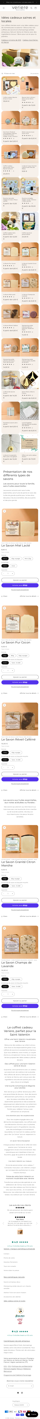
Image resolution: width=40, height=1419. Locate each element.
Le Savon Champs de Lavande (28, 295)
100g (5, 752)
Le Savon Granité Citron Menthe (29, 264)
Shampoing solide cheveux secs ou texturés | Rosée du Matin (28, 328)
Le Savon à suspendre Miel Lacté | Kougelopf (10, 455)
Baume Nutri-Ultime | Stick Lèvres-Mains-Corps (28, 99)
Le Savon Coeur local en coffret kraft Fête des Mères (29, 167)
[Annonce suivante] (37, 2)
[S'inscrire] (31, 1386)
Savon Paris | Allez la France (28, 392)
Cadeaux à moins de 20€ (11, 40)
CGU (9, 1366)
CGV (5, 1366)
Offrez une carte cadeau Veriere (29, 455)
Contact (6, 1254)
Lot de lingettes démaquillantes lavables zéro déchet (29, 424)
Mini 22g (28, 558)
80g (12, 655)
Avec (13, 566)
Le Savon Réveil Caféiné (10, 325)
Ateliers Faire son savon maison (15, 1292)
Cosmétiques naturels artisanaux (17, 1341)
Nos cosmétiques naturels (14, 1277)
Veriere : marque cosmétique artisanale (19, 1249)
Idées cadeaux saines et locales (14, 1301)
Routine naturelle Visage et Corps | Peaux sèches (10, 200)
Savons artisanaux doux (12, 1282)
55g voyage (16, 558)
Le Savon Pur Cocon (9, 263)
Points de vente (9, 1258)
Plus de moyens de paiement (20, 589)
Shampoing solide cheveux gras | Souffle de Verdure (28, 361)
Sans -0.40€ (16, 663)
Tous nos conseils (10, 1266)
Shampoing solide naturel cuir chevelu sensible (17, 1287)
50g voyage (23, 655)
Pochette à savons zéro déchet (10, 423)
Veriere (12, 1418)
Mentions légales (10, 1369)
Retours (20, 1369)
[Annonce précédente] (3, 2)
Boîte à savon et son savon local (28, 132)
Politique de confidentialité (22, 1366)
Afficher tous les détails (28, 596)
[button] (4, 8)
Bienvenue (8, 1371)
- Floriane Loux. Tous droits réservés (24, 1418)
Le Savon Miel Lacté (9, 294)
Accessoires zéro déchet (12, 1297)
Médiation (27, 1369)
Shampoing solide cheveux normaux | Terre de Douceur (9, 361)
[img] (20, 1207)
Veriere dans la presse (11, 1270)
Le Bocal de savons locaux (9, 392)
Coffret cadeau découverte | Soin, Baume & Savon (8, 167)
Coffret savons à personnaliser (27, 233)
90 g (5, 558)
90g (4, 655)
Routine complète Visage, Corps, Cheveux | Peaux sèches (29, 200)
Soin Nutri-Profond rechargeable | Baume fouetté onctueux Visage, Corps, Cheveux (10, 134)
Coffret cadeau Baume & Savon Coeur (10, 98)
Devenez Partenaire (10, 1262)
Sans (5, 566)
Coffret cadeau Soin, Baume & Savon (9, 233)
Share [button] (5, 596)
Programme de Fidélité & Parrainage (17, 1375)
